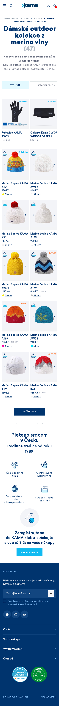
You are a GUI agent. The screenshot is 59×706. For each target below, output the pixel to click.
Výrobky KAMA (12, 648)
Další (42, 423)
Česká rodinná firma (14, 474)
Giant (53, 697)
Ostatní (8, 658)
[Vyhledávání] (11, 5)
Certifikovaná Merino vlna (44, 474)
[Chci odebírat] (51, 593)
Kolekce (38, 19)
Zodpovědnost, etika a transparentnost (14, 499)
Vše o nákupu (11, 639)
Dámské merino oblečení (16, 19)
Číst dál (51, 69)
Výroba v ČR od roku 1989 (44, 499)
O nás (6, 629)
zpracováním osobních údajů (22, 604)
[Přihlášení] (48, 5)
